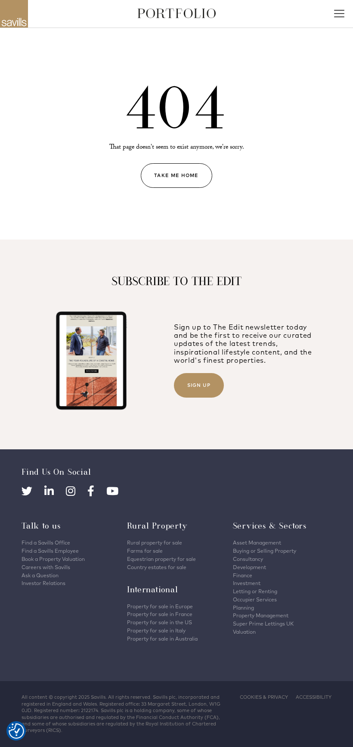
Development (249, 567)
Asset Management (257, 542)
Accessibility (313, 697)
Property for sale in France (159, 614)
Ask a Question (40, 575)
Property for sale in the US (159, 622)
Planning (243, 607)
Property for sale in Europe (160, 606)
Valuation (244, 632)
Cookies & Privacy (264, 697)
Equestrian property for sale (161, 559)
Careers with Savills (46, 567)
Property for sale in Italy (156, 630)
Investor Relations (43, 583)
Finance (242, 575)
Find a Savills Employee (50, 551)
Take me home (176, 175)
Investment (246, 583)
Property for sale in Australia (162, 638)
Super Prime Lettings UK (263, 623)
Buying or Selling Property (264, 551)
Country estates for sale (156, 567)
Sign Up (199, 385)
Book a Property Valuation (53, 559)
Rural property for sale (154, 542)
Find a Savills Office (46, 542)
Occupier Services (255, 599)
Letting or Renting (255, 591)
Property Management (260, 615)
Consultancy (248, 559)
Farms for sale (145, 551)
